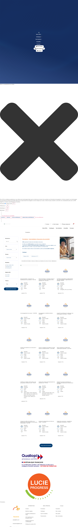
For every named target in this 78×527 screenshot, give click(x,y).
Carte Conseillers (40, 232)
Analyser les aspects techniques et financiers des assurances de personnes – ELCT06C (65, 382)
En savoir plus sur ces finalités (8, 215)
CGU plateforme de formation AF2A (29, 518)
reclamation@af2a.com (17, 523)
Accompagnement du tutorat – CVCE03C (28, 313)
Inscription (58, 508)
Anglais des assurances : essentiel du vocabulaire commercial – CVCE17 (64, 422)
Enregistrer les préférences (28, 217)
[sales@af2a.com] (10, 520)
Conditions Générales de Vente (30, 514)
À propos (38, 44)
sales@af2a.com (16, 519)
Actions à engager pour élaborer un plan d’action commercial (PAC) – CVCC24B (47, 348)
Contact (27, 508)
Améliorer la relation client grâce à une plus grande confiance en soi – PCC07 (28, 382)
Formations (27, 232)
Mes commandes (59, 516)
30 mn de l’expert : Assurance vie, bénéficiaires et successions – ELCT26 (28, 279)
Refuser (8, 217)
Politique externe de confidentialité (29, 521)
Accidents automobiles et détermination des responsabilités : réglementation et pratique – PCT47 (65, 279)
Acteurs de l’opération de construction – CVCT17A (28, 348)
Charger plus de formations (46, 445)
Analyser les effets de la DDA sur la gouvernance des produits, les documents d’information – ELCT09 (28, 422)
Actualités (38, 41)
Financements (48, 232)
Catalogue (33, 232)
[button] (39, 142)
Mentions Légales (28, 511)
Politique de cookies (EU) (30, 524)
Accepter (3, 217)
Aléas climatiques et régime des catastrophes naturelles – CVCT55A (64, 348)
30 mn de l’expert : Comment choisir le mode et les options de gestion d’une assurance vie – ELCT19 (46, 279)
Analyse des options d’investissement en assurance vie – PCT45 (47, 382)
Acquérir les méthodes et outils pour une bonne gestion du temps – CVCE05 (65, 314)
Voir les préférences (16, 217)
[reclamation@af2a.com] (10, 524)
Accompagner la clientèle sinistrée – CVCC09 (46, 314)
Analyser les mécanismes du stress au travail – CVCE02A (46, 422)
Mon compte (58, 511)
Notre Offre (38, 34)
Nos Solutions (38, 39)
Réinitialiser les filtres (11, 288)
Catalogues (38, 36)
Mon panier (58, 513)
